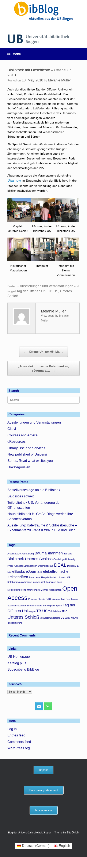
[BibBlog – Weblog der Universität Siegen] (43, 11)
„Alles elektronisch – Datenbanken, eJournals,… (43, 368)
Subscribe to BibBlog (23, 669)
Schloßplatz (49, 605)
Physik (41, 599)
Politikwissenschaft (55, 599)
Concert (18, 566)
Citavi (11, 428)
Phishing (32, 599)
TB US (53, 291)
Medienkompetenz (16, 590)
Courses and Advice (22, 435)
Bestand (68, 553)
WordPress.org (18, 748)
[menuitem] (33, 846)
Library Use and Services (26, 448)
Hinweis (62, 577)
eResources (16, 441)
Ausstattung (28, 553)
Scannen (11, 605)
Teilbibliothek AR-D (57, 611)
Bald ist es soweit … (22, 496)
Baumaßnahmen (49, 553)
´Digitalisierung (14, 623)
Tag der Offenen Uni (31, 291)
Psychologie (72, 599)
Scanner (21, 605)
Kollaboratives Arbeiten (19, 582)
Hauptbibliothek (49, 577)
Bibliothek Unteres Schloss (30, 559)
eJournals (34, 571)
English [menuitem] (64, 846)
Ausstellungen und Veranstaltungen (46, 286)
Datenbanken (30, 566)
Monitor (44, 590)
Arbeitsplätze (14, 553)
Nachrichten (55, 590)
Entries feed (16, 735)
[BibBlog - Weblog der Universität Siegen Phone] (48, 706)
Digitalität (71, 566)
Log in (12, 729)
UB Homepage (18, 656)
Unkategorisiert (18, 467)
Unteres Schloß (23, 617)
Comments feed (19, 742)
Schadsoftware (34, 605)
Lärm (59, 582)
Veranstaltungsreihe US (52, 618)
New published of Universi (27, 454)
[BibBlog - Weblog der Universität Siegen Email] (39, 706)
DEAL (60, 565)
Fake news (34, 577)
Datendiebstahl (45, 566)
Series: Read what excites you (30, 460)
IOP (69, 577)
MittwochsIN (33, 590)
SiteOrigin (73, 832)
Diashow (14, 180)
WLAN (74, 618)
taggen (32, 611)
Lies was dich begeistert (43, 582)
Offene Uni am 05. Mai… (43, 351)
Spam (59, 605)
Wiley (67, 618)
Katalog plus (16, 663)
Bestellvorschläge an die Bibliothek (33, 490)
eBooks (18, 571)
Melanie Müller (59, 80)
